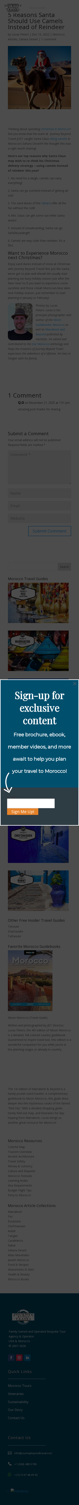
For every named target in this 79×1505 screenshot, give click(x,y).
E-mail (12, 797)
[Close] (74, 683)
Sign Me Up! (22, 811)
